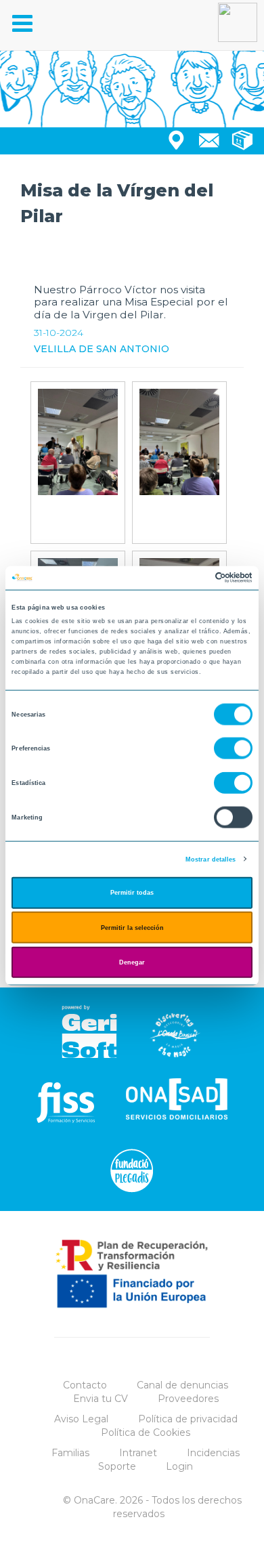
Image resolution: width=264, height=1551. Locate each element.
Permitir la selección (132, 927)
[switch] (233, 748)
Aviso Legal (81, 1419)
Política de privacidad (188, 1419)
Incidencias (213, 1453)
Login (179, 1466)
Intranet (138, 1453)
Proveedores (188, 1399)
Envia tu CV (100, 1399)
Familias (70, 1453)
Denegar (132, 962)
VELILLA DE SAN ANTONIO (101, 349)
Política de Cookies (145, 1432)
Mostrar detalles (210, 858)
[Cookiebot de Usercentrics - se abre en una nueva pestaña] (193, 577)
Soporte (117, 1466)
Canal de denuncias (182, 1385)
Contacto (85, 1385)
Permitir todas (132, 892)
